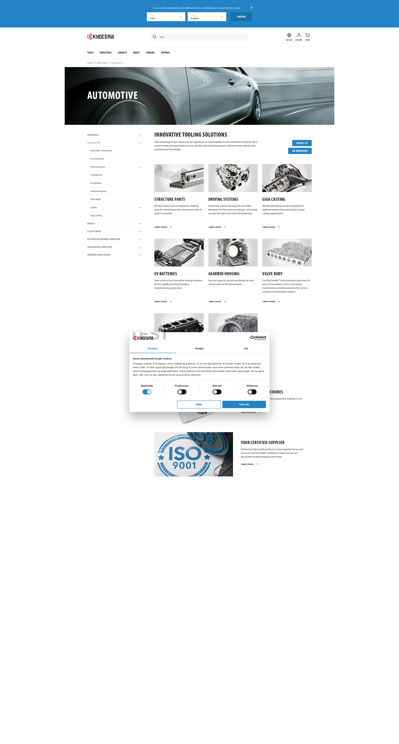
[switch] (182, 391)
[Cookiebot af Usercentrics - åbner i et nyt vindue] (252, 338)
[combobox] (166, 16)
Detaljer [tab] (199, 348)
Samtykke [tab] (152, 348)
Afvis (199, 404)
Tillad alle (244, 404)
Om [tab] (246, 348)
